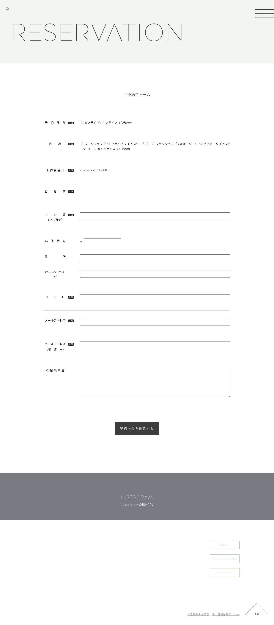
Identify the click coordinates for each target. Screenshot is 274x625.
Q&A (186, 550)
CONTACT (190, 567)
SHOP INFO (191, 559)
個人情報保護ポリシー (226, 614)
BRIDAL (224, 545)
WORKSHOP (224, 572)
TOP (160, 542)
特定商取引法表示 (198, 614)
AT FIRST (163, 567)
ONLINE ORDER (167, 575)
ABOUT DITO (165, 550)
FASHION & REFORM (224, 558)
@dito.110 (146, 504)
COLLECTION (166, 559)
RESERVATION (192, 542)
